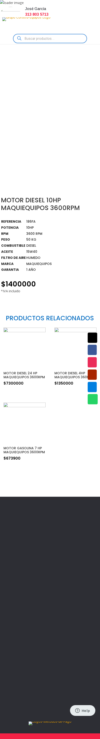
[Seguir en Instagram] (25, 640)
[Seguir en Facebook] (12, 640)
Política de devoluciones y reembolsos (44, 565)
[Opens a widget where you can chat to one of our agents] (82, 711)
